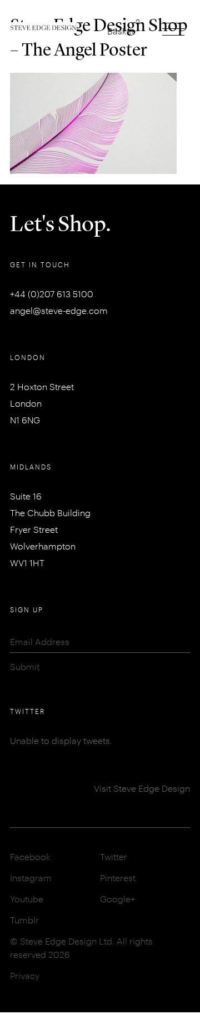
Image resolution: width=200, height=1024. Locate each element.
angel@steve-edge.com (59, 310)
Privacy (24, 975)
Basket (120, 31)
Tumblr (24, 920)
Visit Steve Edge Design (142, 788)
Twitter (113, 856)
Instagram (31, 877)
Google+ (117, 899)
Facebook (30, 856)
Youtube (26, 899)
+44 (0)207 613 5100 (51, 293)
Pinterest (118, 877)
